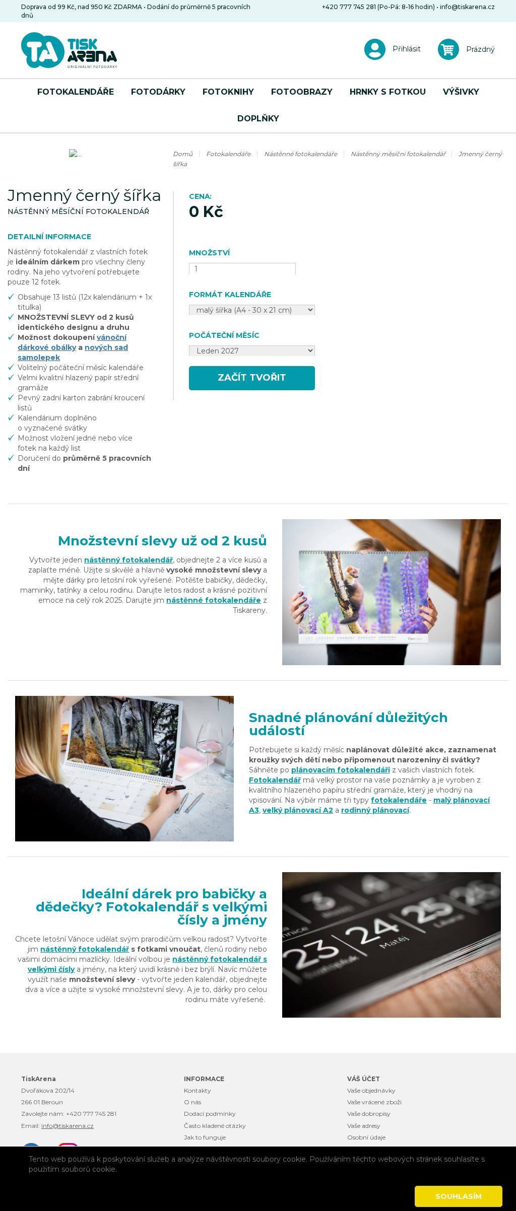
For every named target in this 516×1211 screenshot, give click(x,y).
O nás (192, 1102)
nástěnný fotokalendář (128, 559)
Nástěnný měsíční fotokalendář (399, 154)
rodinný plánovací (375, 810)
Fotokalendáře (75, 92)
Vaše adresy (363, 1125)
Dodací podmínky (210, 1113)
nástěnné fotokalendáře (213, 600)
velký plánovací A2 (298, 810)
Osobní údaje (366, 1137)
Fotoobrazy (302, 92)
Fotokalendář (275, 780)
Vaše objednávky (371, 1090)
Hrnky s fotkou (388, 92)
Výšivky (461, 92)
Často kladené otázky (215, 1125)
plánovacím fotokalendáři (340, 769)
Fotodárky (158, 92)
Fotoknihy (228, 92)
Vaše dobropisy (369, 1113)
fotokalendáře (399, 800)
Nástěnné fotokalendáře (300, 154)
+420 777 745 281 (91, 1113)
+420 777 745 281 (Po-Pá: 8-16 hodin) (378, 7)
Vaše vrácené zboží (374, 1102)
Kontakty (197, 1090)
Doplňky (258, 118)
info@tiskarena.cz (467, 7)
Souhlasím (458, 1196)
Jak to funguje (205, 1137)
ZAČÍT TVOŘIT (252, 377)
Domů (182, 154)
